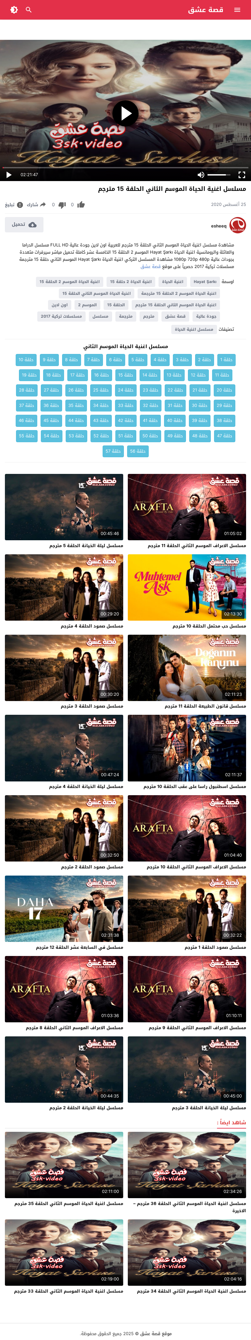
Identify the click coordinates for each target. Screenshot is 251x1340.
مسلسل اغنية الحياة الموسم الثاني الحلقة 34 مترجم (191, 1291)
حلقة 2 (204, 360)
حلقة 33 (126, 405)
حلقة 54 (51, 436)
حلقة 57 (113, 451)
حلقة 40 (175, 420)
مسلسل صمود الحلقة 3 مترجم (92, 706)
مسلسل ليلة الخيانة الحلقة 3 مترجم (209, 1108)
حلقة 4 (160, 360)
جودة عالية (206, 316)
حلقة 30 (200, 405)
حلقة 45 (51, 420)
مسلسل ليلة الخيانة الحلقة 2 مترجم (86, 1108)
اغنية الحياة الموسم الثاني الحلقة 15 (96, 293)
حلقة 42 (126, 420)
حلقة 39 (200, 420)
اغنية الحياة (172, 281)
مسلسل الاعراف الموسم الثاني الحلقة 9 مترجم (197, 1028)
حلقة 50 (150, 436)
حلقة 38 (224, 420)
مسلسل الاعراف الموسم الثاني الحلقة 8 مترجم (74, 1028)
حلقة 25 (101, 390)
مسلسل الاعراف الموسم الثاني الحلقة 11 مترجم (197, 546)
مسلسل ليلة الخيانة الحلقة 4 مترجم (86, 786)
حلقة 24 (126, 390)
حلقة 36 (51, 405)
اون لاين (60, 305)
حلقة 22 (175, 390)
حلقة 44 (76, 420)
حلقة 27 (51, 390)
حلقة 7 (93, 360)
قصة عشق (206, 9)
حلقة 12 (198, 375)
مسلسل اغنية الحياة (194, 329)
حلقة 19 (29, 375)
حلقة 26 (76, 390)
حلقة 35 (76, 405)
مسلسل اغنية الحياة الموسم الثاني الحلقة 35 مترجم (68, 1203)
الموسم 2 (87, 305)
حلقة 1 (226, 360)
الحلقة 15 (116, 305)
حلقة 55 (27, 436)
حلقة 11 (222, 375)
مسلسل (100, 316)
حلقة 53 (76, 436)
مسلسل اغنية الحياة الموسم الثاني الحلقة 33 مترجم (68, 1291)
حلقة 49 (175, 436)
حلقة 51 (125, 436)
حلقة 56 (138, 451)
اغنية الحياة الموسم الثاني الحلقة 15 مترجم (175, 305)
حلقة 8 (71, 360)
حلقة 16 (101, 375)
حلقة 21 (200, 390)
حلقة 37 (26, 405)
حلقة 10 (26, 360)
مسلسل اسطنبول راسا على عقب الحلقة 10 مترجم (194, 786)
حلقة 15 (125, 375)
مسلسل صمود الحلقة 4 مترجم (92, 626)
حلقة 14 (150, 375)
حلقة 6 (115, 360)
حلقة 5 (137, 360)
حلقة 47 (224, 436)
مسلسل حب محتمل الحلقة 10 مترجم (209, 626)
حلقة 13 (174, 375)
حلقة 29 (224, 405)
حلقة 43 (101, 420)
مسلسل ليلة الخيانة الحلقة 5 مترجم (86, 546)
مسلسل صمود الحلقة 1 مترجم (215, 947)
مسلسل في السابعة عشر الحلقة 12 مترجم (79, 947)
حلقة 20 (224, 390)
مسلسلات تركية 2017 (61, 316)
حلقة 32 (151, 405)
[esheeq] (237, 232)
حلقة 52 (101, 436)
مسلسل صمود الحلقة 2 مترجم (92, 867)
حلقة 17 (77, 375)
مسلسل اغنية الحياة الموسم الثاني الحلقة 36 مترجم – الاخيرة (189, 1207)
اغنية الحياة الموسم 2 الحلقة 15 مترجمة (178, 293)
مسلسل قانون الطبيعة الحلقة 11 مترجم (205, 706)
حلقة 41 (150, 420)
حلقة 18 (53, 375)
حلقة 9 (49, 360)
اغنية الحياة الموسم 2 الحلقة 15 (70, 281)
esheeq (218, 226)
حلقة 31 (175, 405)
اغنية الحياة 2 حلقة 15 (131, 281)
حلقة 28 (27, 390)
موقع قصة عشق (156, 1334)
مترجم (149, 316)
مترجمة (126, 316)
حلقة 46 (26, 420)
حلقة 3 (182, 360)
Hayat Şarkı (205, 281)
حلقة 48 (200, 436)
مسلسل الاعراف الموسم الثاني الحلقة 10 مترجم (196, 867)
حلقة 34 (101, 405)
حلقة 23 (151, 390)
